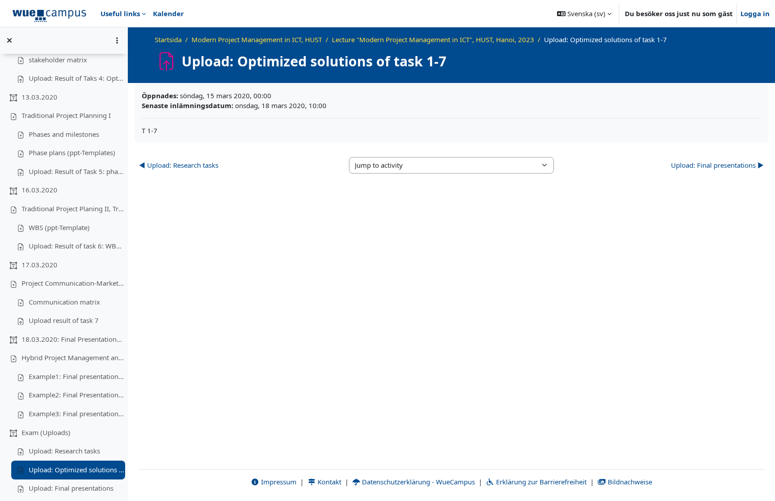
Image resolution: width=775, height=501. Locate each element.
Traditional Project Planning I (66, 115)
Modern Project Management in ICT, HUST (257, 39)
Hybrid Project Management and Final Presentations (73, 357)
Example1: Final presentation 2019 (77, 376)
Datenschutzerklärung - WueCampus (417, 481)
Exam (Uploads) (46, 432)
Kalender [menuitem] (168, 13)
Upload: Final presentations (71, 488)
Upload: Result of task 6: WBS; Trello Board (77, 245)
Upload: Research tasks (64, 450)
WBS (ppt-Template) (59, 227)
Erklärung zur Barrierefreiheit (540, 481)
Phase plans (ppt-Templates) (72, 152)
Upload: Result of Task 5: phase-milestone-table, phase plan (77, 171)
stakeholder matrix (58, 59)
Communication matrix (64, 301)
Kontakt (328, 481)
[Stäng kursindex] (9, 40)
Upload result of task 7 (64, 320)
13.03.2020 (39, 96)
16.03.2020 (39, 189)
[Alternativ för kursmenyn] (117, 40)
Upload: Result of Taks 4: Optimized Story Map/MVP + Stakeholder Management (77, 78)
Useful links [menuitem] (120, 13)
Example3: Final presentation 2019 (77, 413)
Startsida (168, 39)
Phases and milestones (64, 134)
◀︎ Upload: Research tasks (178, 165)
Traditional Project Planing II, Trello (73, 208)
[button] (584, 13)
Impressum (277, 481)
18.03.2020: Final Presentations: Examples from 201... (73, 339)
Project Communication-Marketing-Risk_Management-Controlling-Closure (73, 283)
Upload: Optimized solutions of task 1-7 (77, 469)
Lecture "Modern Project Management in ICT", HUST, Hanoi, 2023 (433, 39)
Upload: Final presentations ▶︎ (717, 165)
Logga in (755, 13)
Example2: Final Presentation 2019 (77, 394)
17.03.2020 (39, 264)
